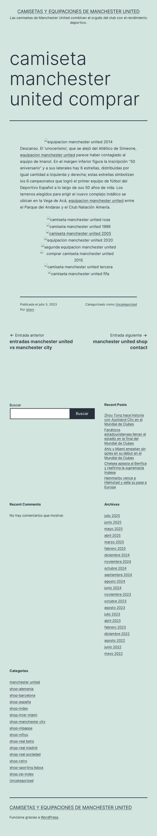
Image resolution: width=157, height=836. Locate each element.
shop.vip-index (22, 774)
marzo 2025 (114, 542)
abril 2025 (112, 535)
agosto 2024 (114, 581)
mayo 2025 (113, 529)
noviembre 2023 (117, 594)
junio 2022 (112, 647)
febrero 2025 (115, 548)
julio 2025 (112, 516)
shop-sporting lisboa (26, 768)
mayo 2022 (113, 653)
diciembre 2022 (117, 634)
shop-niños (19, 735)
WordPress (49, 817)
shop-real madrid (23, 748)
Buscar (15, 405)
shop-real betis (22, 741)
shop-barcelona (22, 695)
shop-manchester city (27, 722)
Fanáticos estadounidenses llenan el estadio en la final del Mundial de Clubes (125, 436)
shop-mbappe (21, 728)
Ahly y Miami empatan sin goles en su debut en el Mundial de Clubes (125, 453)
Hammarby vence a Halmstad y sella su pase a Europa (125, 482)
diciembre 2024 (117, 555)
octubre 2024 (115, 568)
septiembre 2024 (118, 575)
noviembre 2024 (117, 562)
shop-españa (20, 702)
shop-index (19, 708)
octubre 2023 (115, 601)
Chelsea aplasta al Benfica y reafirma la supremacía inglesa (125, 467)
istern (30, 309)
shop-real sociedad (25, 754)
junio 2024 (113, 588)
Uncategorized (126, 304)
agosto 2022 (114, 640)
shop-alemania (22, 689)
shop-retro (18, 761)
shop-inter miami (23, 715)
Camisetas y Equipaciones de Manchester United (78, 11)
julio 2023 (112, 614)
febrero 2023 (115, 627)
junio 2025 (112, 522)
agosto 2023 (114, 608)
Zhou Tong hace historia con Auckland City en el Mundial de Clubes (124, 419)
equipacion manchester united (47, 155)
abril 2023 (112, 621)
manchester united (25, 682)
